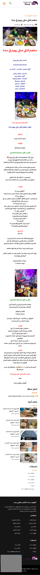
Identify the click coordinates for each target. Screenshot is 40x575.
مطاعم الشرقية (16, 523)
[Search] (10, 3)
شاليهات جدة (31, 473)
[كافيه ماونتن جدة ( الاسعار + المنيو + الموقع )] (28, 447)
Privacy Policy (23, 571)
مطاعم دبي (33, 527)
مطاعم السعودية (16, 520)
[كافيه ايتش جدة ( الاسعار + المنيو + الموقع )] (28, 424)
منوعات (32, 486)
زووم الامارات (33, 530)
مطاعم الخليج (16, 530)
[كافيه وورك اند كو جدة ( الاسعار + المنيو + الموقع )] (28, 412)
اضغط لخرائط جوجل (20, 139)
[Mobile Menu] (4, 3)
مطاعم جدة (31, 483)
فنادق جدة (31, 476)
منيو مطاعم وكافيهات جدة (27, 489)
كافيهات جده (33, 533)
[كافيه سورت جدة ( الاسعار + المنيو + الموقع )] (28, 458)
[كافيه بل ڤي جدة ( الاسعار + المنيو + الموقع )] (28, 435)
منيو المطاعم (33, 520)
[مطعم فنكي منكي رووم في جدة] (20, 36)
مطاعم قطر (17, 533)
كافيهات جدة (31, 480)
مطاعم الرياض (32, 523)
